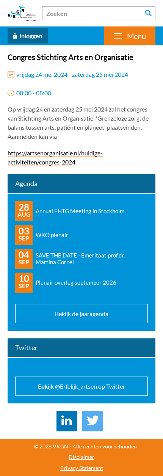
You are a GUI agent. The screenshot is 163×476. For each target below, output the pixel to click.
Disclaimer (81, 457)
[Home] (22, 13)
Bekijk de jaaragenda (81, 313)
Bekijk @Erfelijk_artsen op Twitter (81, 386)
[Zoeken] (148, 13)
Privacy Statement (81, 468)
